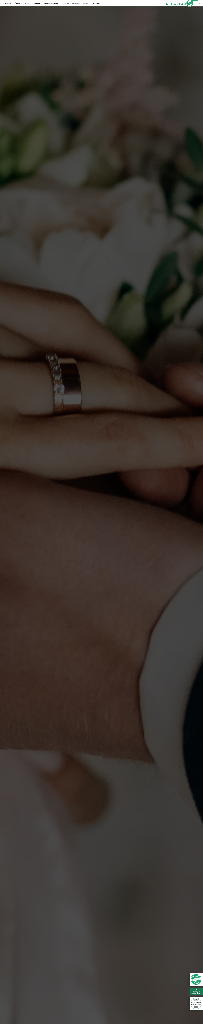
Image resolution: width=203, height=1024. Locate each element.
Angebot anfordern (51, 3)
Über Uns (18, 3)
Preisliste (65, 3)
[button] (11, 3)
